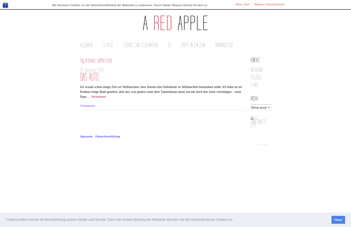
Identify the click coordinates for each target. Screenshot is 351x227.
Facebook (256, 77)
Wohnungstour (224, 45)
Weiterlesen (98, 96)
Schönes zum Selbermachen (141, 45)
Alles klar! (243, 4)
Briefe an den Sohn (193, 45)
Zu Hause (107, 45)
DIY (169, 45)
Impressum (86, 136)
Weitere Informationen (270, 4)
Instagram (256, 70)
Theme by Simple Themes (263, 145)
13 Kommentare (87, 105)
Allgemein (86, 45)
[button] (234, 220)
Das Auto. (90, 77)
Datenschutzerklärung (107, 136)
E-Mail (255, 85)
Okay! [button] (338, 219)
